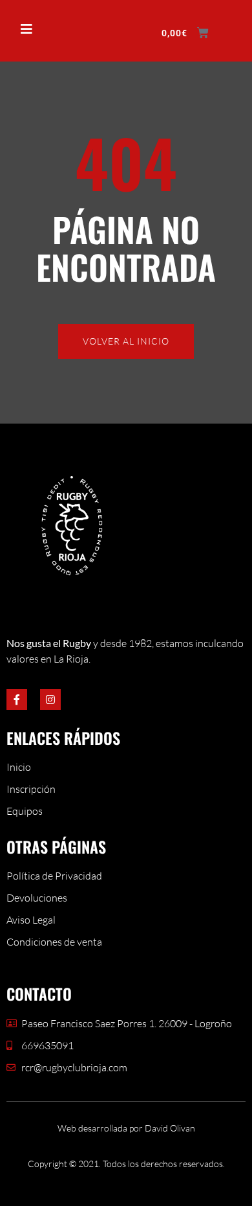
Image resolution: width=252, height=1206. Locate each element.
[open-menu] (20, 30)
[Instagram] (50, 699)
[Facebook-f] (16, 699)
